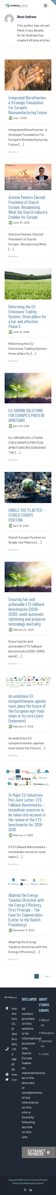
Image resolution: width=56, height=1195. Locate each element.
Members (45, 1033)
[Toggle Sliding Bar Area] (53, 2)
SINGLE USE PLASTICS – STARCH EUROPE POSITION (26, 515)
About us (45, 1022)
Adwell (40, 1183)
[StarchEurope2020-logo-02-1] (16, 5)
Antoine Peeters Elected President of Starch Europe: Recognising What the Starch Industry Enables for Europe (27, 207)
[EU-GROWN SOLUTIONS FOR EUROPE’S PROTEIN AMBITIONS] (28, 388)
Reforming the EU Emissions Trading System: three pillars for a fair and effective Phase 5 (27, 316)
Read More (12, 152)
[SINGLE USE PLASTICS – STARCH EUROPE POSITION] (28, 487)
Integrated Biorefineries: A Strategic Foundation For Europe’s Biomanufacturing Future (27, 105)
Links (45, 1054)
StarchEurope (14, 1079)
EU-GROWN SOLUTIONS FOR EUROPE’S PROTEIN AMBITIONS (26, 415)
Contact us (45, 1043)
